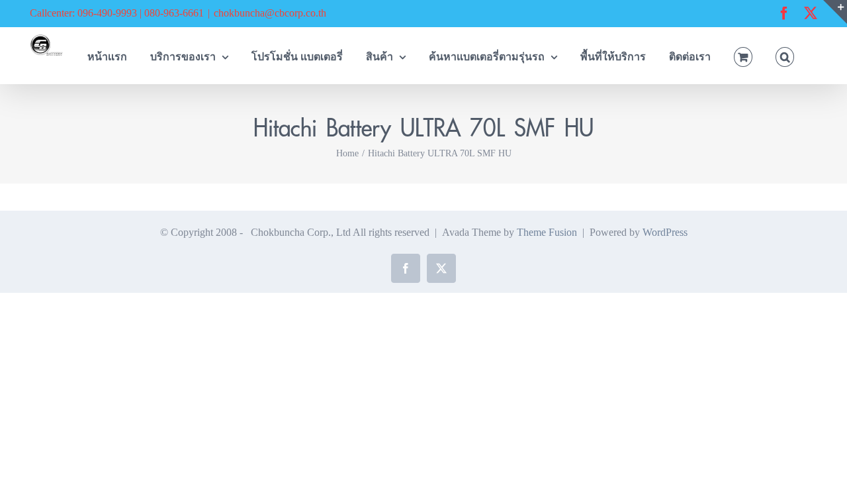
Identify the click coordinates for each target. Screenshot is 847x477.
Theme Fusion (547, 232)
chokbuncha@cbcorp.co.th (270, 13)
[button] (785, 55)
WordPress (665, 232)
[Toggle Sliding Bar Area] (835, 12)
